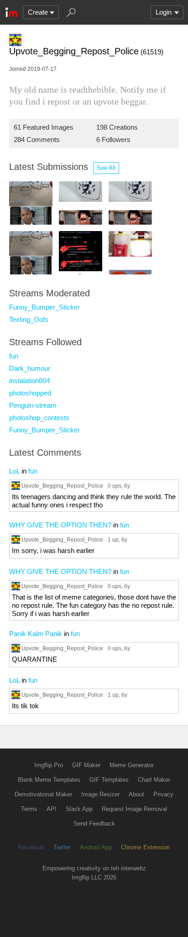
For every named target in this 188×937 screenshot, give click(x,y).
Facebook (31, 847)
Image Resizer (100, 794)
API (52, 808)
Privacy (163, 794)
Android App (96, 847)
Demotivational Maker (43, 794)
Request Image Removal (134, 808)
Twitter (62, 847)
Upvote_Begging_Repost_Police (62, 486)
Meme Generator (132, 765)
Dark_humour (29, 368)
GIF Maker (86, 765)
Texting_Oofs (28, 319)
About (136, 794)
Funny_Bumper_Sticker (44, 307)
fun (13, 356)
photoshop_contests (39, 417)
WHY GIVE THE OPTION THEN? (60, 525)
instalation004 (29, 380)
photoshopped (30, 393)
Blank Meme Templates (49, 779)
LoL (14, 471)
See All (106, 167)
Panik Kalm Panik (35, 633)
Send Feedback (94, 823)
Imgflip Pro (48, 765)
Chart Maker (154, 779)
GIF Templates (109, 779)
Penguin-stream (33, 405)
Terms (29, 808)
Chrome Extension (145, 847)
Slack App (79, 808)
